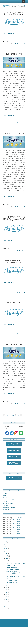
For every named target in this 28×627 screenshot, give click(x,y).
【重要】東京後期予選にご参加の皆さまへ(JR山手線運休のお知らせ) (14, 219)
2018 (5, 606)
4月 (7, 597)
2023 (5, 549)
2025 (5, 544)
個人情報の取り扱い (8, 510)
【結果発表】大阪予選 (14, 344)
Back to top (21, 625)
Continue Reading (9, 33)
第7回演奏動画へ (14, 463)
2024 (5, 546)
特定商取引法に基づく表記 (9, 508)
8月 (7, 587)
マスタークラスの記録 (8, 500)
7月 (7, 590)
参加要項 (5, 494)
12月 (7, 556)
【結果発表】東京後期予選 (14, 133)
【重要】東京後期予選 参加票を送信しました (14, 262)
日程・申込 (5, 498)
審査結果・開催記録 (8, 504)
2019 (5, 604)
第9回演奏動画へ (14, 450)
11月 (7, 558)
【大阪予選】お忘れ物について (14, 303)
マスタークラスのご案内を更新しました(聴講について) (14, 13)
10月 (7, 561)
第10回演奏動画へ (14, 444)
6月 (7, 592)
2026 (5, 542)
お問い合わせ (6, 506)
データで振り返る (17, 518)
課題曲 (4, 496)
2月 (7, 599)
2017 (5, 608)
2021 (5, 553)
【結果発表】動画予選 (14, 54)
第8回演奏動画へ (14, 457)
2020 (5, 601)
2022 (5, 551)
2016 (5, 611)
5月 (7, 594)
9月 (7, 585)
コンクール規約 (15, 478)
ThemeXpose (5, 623)
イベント (5, 502)
